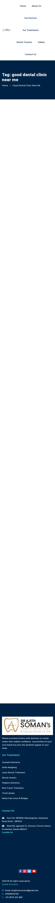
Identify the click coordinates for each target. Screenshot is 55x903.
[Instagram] (25, 871)
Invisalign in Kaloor (34, 609)
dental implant (10, 532)
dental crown (9, 526)
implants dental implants (15, 603)
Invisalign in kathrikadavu (15, 615)
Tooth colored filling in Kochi (16, 686)
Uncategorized (27, 216)
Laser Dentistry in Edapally (16, 627)
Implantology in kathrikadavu (17, 597)
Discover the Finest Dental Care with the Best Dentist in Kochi (26, 148)
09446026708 (11, 894)
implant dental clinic (13, 591)
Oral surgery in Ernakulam (15, 656)
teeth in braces (10, 674)
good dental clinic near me (15, 567)
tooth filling (40, 686)
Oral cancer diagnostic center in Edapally (22, 645)
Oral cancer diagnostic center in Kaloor (21, 650)
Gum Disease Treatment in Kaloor (19, 579)
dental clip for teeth (41, 520)
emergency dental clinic (14, 537)
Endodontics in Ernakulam (15, 549)
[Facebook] (20, 871)
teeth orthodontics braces (34, 674)
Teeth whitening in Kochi (34, 680)
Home (5, 85)
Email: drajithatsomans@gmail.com (21, 890)
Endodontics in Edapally (14, 543)
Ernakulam (33, 555)
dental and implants (13, 514)
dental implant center (32, 532)
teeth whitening (11, 680)
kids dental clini (36, 621)
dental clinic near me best (15, 520)
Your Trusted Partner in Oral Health (23, 237)
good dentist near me (13, 573)
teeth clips (32, 668)
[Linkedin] (29, 871)
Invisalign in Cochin (12, 609)
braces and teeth (38, 508)
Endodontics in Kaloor (13, 555)
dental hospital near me (31, 526)
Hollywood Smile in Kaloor (16, 585)
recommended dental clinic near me (20, 662)
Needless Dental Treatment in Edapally (22, 639)
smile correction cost (13, 668)
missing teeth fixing (12, 633)
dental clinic (32, 514)
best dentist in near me (14, 508)
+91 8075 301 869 (13, 897)
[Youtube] (34, 871)
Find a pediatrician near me (16, 561)
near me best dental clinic (38, 633)
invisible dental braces (14, 621)
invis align (36, 603)
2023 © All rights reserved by (16, 881)
